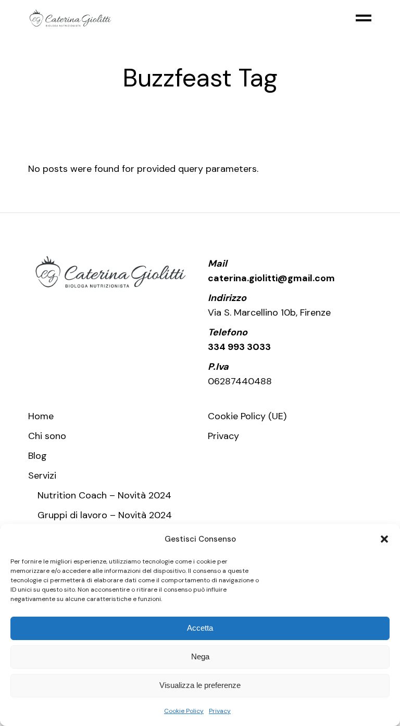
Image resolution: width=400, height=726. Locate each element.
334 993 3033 (239, 347)
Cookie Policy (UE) (247, 416)
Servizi (42, 475)
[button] (384, 539)
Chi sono (47, 436)
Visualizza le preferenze (200, 685)
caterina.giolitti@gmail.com (271, 278)
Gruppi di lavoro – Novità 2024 (105, 515)
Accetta (200, 627)
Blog (37, 455)
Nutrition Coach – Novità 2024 (104, 495)
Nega (200, 656)
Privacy (220, 711)
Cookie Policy (184, 711)
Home (41, 416)
